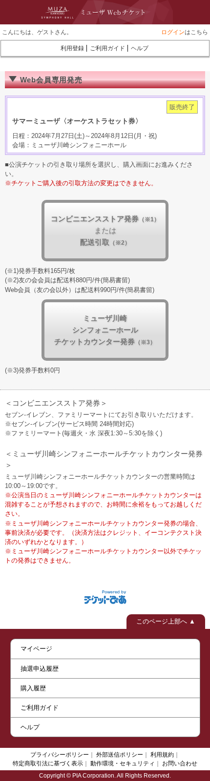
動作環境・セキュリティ (122, 763)
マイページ (36, 648)
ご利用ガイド (107, 48)
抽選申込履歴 (40, 668)
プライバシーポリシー (59, 754)
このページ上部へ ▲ (165, 621)
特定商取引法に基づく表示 (48, 763)
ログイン (173, 32)
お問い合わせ (179, 763)
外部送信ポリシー (119, 754)
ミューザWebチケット (94, 12)
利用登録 (72, 48)
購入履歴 (33, 688)
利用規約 (162, 754)
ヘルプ (139, 48)
